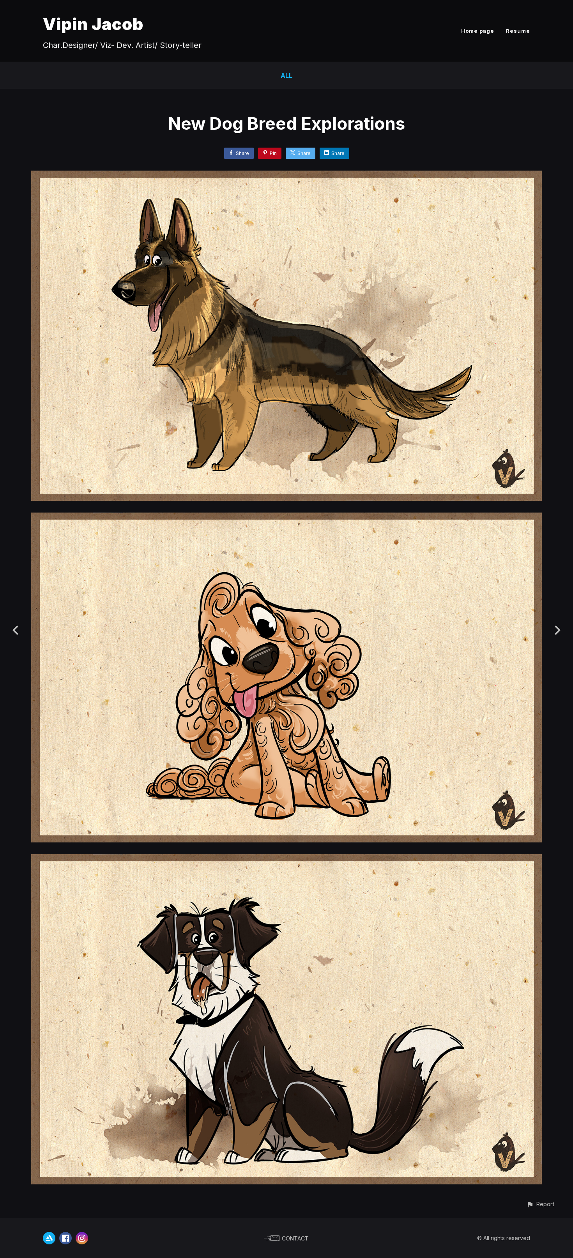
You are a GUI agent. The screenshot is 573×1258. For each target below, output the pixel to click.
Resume (518, 31)
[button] (540, 1204)
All (286, 75)
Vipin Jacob (93, 24)
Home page (477, 31)
